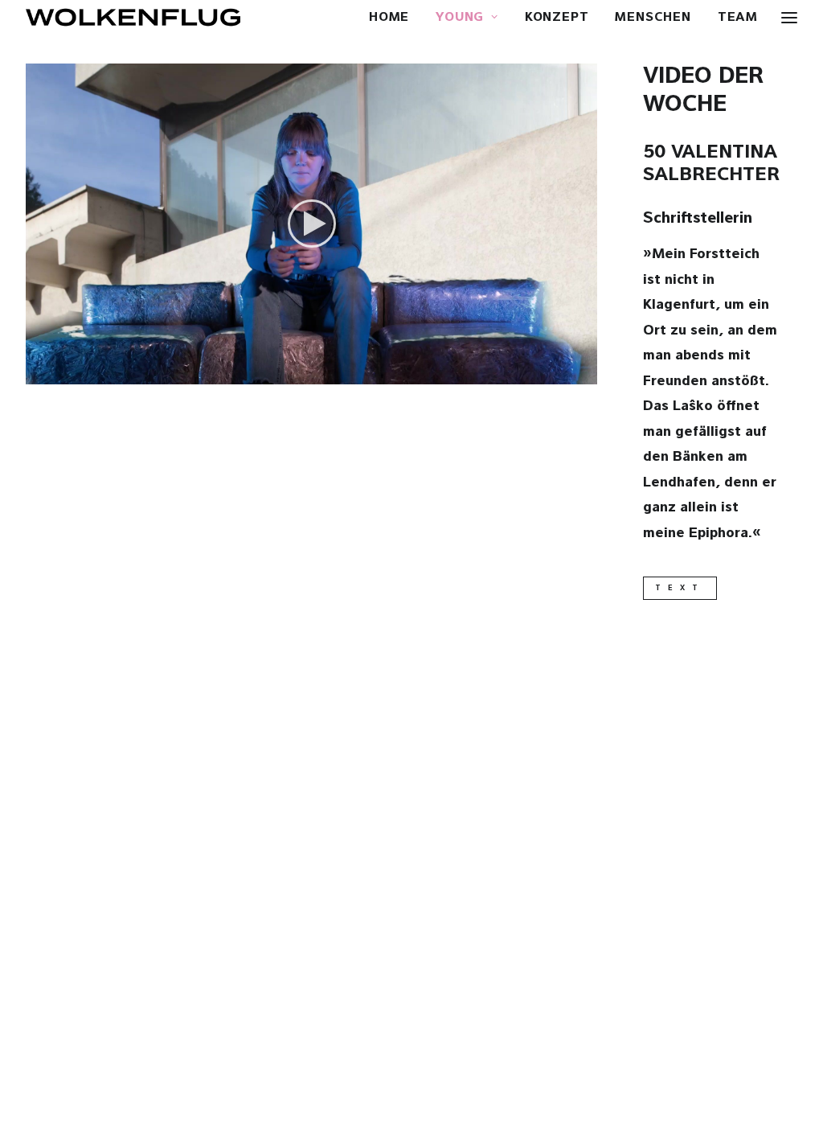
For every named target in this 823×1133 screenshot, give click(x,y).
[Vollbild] (585, 372)
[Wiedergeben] (36, 372)
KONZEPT (557, 17)
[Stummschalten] (564, 372)
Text (680, 588)
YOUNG (460, 17)
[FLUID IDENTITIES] (133, 17)
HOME (389, 17)
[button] (312, 223)
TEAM (738, 17)
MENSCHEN (652, 17)
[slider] (300, 372)
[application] (311, 223)
